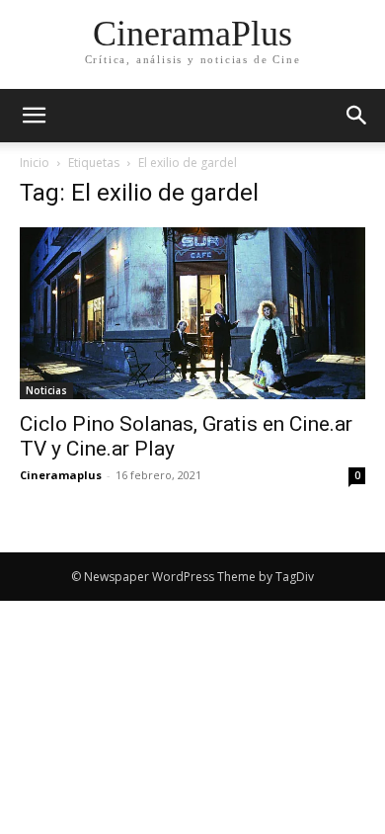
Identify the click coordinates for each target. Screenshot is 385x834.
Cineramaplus (61, 474)
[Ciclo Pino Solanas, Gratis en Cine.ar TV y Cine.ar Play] (192, 313)
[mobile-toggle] (33, 115)
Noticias (46, 390)
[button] (357, 115)
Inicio (34, 162)
